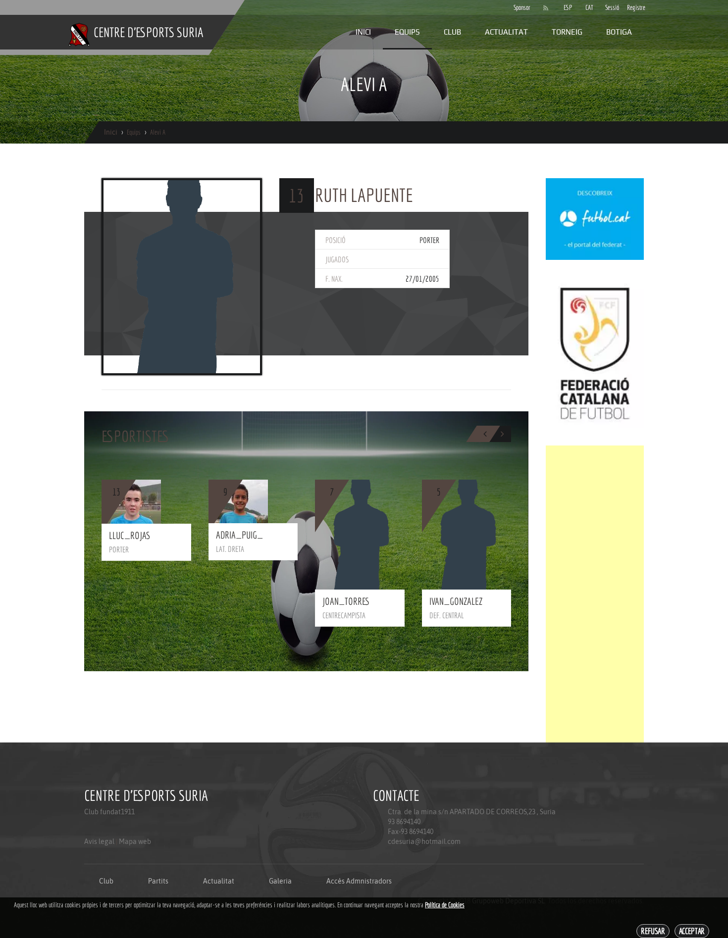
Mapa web (135, 841)
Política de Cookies (445, 905)
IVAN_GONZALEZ (455, 601)
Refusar (653, 931)
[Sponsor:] (595, 218)
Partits (158, 881)
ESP (568, 7)
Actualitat (506, 32)
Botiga (619, 32)
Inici (363, 32)
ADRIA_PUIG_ (239, 535)
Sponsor (519, 7)
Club (452, 32)
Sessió (611, 7)
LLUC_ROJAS (129, 535)
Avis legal (99, 841)
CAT (589, 7)
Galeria (280, 881)
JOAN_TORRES (346, 601)
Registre (633, 7)
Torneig (567, 32)
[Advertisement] (595, 593)
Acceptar (692, 931)
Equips (407, 32)
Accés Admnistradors (359, 881)
